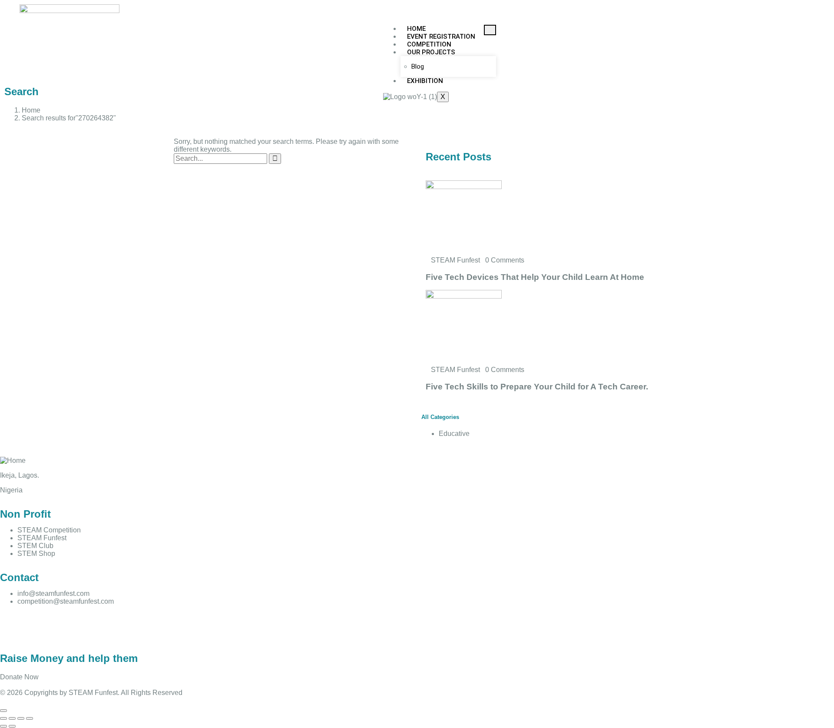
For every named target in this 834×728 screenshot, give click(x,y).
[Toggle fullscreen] (12, 718)
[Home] (13, 460)
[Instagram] (811, 36)
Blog (417, 66)
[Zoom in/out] (3, 718)
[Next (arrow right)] (12, 726)
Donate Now (19, 677)
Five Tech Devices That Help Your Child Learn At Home (535, 277)
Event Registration (441, 36)
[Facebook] (11, 623)
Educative (454, 433)
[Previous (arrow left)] (3, 726)
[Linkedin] (58, 623)
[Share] (20, 718)
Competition (429, 44)
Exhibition (425, 81)
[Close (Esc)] (29, 718)
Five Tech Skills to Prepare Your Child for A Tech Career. (538, 386)
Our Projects (431, 52)
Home (416, 29)
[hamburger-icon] (490, 30)
